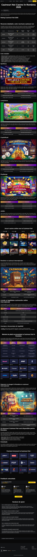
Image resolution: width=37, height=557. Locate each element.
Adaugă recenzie (32, 482)
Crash (22, 231)
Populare (4, 231)
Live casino (13, 231)
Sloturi (31, 231)
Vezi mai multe (18, 496)
